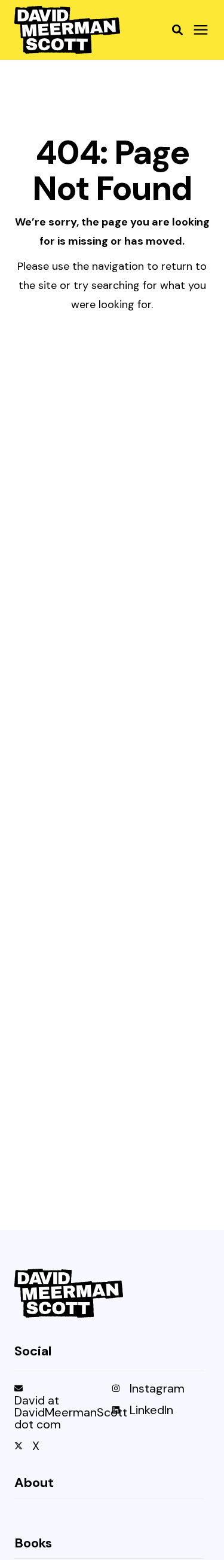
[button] (177, 30)
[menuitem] (60, 1411)
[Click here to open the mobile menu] (201, 30)
